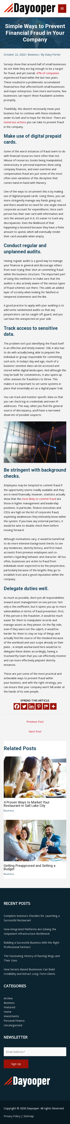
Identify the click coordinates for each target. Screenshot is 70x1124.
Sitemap (29, 1116)
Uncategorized (13, 1025)
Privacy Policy (12, 1116)
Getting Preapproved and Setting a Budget (29, 867)
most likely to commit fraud (39, 499)
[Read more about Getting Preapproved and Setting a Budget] (35, 840)
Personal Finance (14, 1020)
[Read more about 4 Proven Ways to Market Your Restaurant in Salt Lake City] (35, 777)
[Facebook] (17, 706)
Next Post (35, 731)
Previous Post (35, 721)
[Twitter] (24, 706)
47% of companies (47, 73)
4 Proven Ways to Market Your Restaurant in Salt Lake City (26, 804)
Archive (8, 998)
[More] (53, 706)
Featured (9, 1007)
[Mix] (46, 706)
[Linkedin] (31, 706)
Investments (11, 1016)
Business (33, 54)
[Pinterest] (38, 706)
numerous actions (15, 122)
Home (7, 1011)
